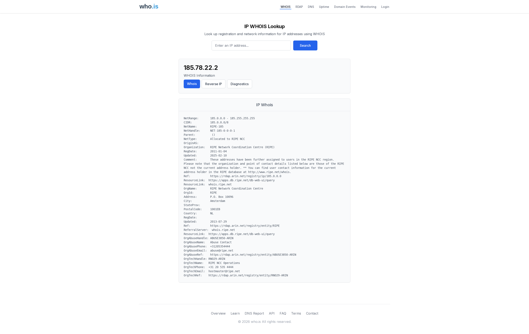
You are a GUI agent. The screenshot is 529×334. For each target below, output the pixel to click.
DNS (311, 6)
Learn (235, 313)
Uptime (324, 6)
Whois (192, 84)
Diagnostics (240, 84)
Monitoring (368, 6)
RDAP (299, 6)
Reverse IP (213, 84)
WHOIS (286, 6)
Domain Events (345, 6)
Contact (312, 313)
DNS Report (254, 313)
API (272, 313)
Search (305, 45)
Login (385, 6)
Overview (218, 313)
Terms (296, 313)
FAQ (283, 313)
